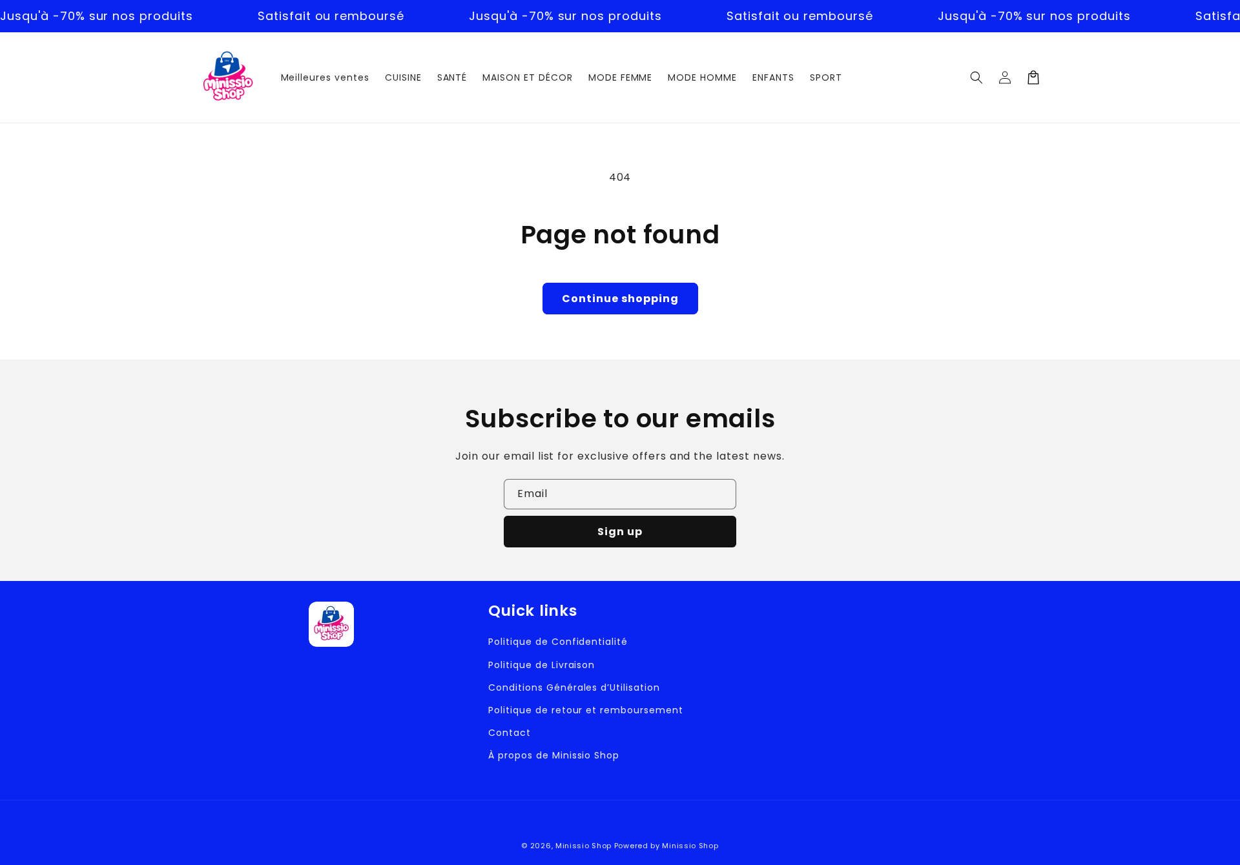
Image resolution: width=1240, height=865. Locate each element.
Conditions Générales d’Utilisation (574, 687)
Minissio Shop (583, 845)
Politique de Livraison (541, 664)
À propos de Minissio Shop (553, 755)
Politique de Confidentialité (558, 641)
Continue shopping (620, 298)
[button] (976, 77)
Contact (509, 732)
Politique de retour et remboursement (585, 710)
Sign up (620, 531)
